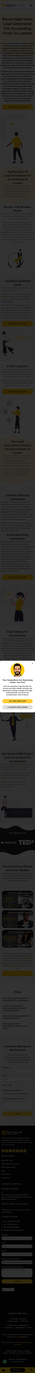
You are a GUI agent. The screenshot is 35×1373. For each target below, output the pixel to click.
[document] (17, 686)
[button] (32, 663)
